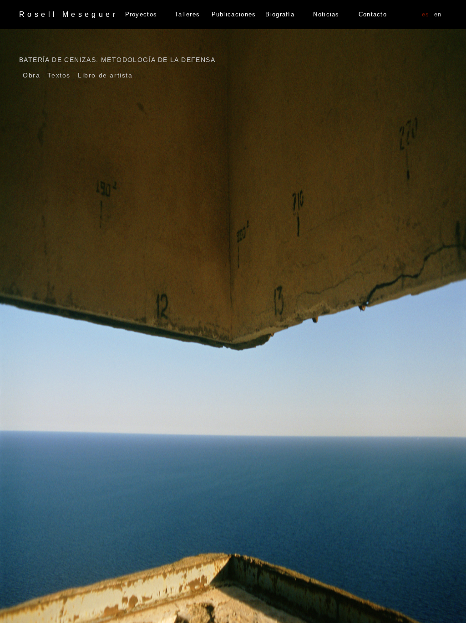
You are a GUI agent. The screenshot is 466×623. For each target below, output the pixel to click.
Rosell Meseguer (68, 14)
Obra (31, 75)
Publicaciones (234, 14)
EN (438, 14)
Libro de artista (105, 75)
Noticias (326, 14)
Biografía (279, 14)
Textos (59, 75)
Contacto (373, 14)
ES (426, 14)
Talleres (187, 14)
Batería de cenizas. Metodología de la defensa (117, 59)
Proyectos (141, 14)
